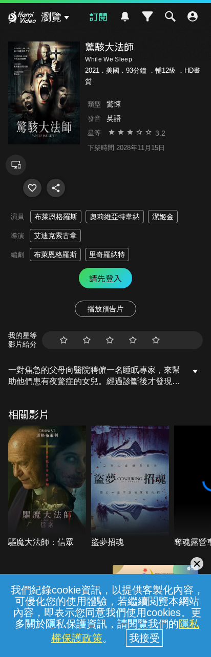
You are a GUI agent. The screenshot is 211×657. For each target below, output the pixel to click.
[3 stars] (109, 340)
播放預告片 (105, 309)
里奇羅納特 (107, 254)
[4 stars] (132, 340)
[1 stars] (63, 340)
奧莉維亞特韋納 (115, 217)
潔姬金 (163, 217)
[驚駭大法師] (32, 188)
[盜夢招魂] (130, 487)
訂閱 (98, 16)
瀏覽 (51, 17)
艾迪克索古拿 (55, 235)
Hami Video (22, 18)
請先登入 (105, 278)
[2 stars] (86, 340)
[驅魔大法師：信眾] (47, 487)
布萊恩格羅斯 (55, 217)
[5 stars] (155, 340)
